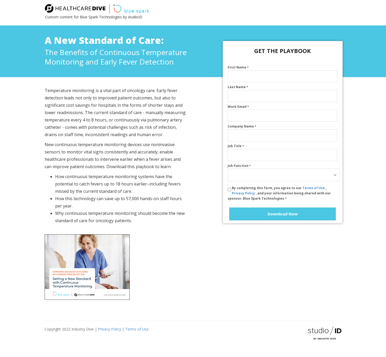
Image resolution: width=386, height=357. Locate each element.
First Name (238, 67)
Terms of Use (314, 188)
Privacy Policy (244, 193)
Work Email (238, 106)
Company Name (242, 126)
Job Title (236, 146)
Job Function (239, 165)
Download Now (283, 213)
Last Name (238, 87)
